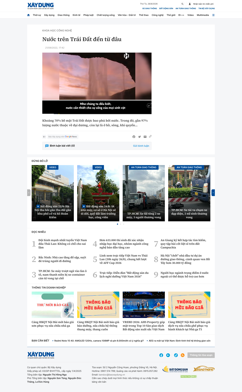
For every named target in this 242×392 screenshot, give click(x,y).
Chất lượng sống (106, 15)
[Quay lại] (44, 137)
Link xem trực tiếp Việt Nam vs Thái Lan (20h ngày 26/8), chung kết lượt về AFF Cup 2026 (124, 259)
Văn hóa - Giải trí (127, 15)
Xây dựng (49, 15)
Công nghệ (157, 15)
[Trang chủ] (28, 15)
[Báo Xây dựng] (40, 5)
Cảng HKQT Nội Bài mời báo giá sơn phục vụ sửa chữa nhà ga (53, 323)
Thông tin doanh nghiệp (49, 287)
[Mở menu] (213, 15)
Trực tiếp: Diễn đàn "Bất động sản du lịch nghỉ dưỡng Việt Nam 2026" (124, 274)
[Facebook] (134, 136)
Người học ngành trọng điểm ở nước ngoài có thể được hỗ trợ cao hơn (185, 274)
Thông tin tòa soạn (201, 355)
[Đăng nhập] (190, 4)
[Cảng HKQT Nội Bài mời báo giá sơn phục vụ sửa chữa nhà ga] (53, 305)
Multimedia (203, 15)
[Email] (145, 136)
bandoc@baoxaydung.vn (112, 374)
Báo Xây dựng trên (56, 137)
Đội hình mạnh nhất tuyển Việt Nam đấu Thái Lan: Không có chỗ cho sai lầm (63, 243)
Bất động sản (166, 8)
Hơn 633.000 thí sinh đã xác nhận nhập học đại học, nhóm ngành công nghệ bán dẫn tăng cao (124, 243)
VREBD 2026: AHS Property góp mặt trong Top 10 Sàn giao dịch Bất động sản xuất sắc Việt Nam (144, 325)
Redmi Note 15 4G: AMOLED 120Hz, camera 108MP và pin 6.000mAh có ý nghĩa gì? (99, 340)
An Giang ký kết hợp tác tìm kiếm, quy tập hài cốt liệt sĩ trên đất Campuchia (183, 243)
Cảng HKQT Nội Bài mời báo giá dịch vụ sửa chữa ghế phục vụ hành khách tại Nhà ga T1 (189, 325)
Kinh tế (76, 15)
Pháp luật (88, 15)
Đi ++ (181, 15)
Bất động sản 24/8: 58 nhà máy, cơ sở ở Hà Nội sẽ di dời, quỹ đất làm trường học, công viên (98, 211)
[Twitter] (139, 136)
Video (190, 15)
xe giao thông (149, 8)
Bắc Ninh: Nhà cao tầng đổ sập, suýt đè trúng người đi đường (62, 259)
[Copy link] (150, 136)
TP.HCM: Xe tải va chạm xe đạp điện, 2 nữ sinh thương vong (189, 213)
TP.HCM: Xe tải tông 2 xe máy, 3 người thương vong (143, 215)
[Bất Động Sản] (175, 369)
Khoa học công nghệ (57, 30)
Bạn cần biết (40, 340)
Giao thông (63, 15)
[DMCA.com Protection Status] (188, 376)
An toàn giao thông (185, 8)
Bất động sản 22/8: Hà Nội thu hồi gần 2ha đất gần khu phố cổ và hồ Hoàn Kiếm (52, 211)
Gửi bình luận (141, 145)
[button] (117, 224)
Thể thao (144, 15)
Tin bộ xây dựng (206, 8)
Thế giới (171, 15)
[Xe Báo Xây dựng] (204, 369)
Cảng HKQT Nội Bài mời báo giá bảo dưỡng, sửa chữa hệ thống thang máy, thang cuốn (98, 325)
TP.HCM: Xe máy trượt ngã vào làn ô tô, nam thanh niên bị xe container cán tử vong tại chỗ (63, 274)
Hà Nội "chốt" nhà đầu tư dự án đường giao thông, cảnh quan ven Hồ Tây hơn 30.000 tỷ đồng (185, 259)
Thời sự (37, 15)
